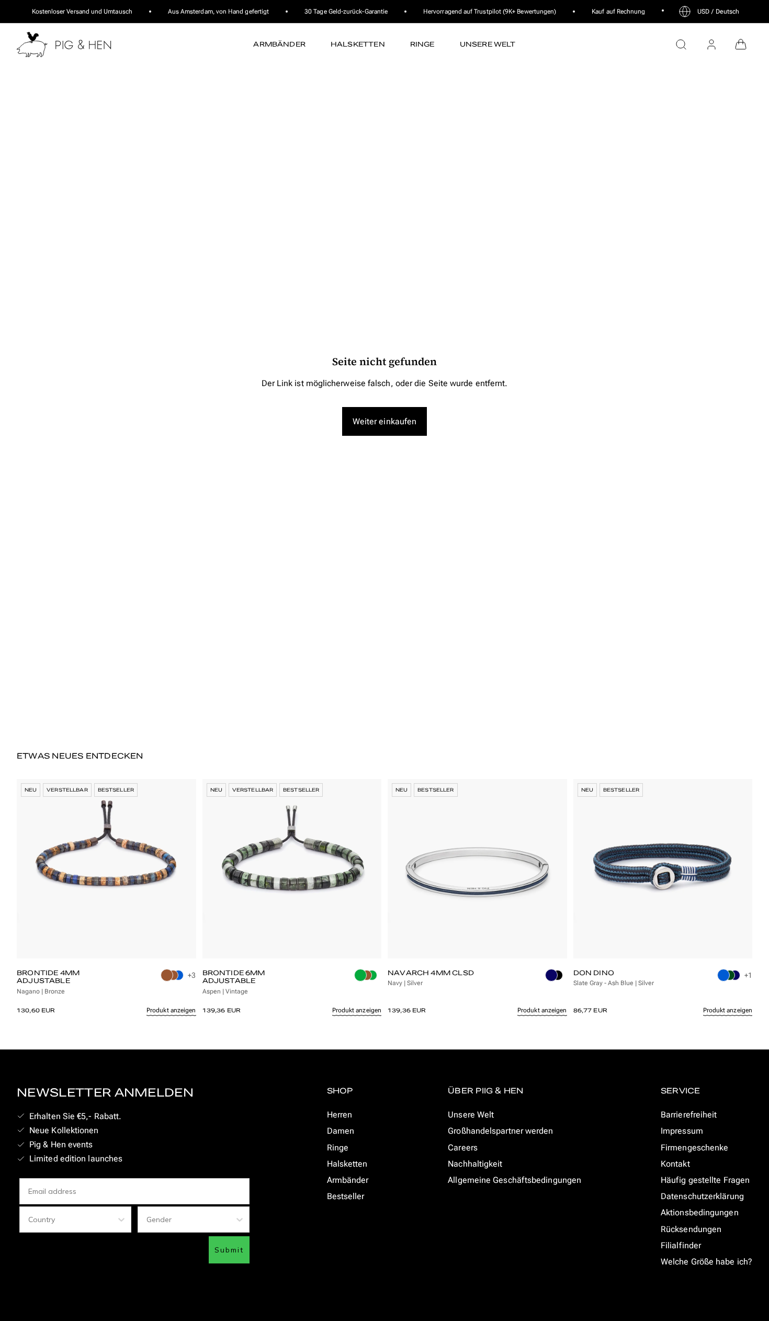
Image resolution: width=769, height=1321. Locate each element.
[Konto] (711, 44)
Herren (340, 1115)
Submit (229, 1250)
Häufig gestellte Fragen (705, 1180)
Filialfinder (681, 1245)
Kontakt (675, 1164)
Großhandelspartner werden (500, 1131)
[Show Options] (121, 1219)
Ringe (337, 1148)
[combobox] (72, 1219)
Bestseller (346, 1196)
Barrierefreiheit (689, 1115)
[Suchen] (681, 44)
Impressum (682, 1131)
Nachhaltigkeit (475, 1164)
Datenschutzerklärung (702, 1196)
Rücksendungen (691, 1229)
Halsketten (347, 1164)
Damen (340, 1131)
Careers (463, 1148)
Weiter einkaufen (384, 421)
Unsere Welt (471, 1115)
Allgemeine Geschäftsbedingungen (514, 1180)
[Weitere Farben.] (173, 982)
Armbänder (348, 1180)
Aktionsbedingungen (700, 1212)
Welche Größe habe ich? (706, 1262)
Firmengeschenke (694, 1148)
